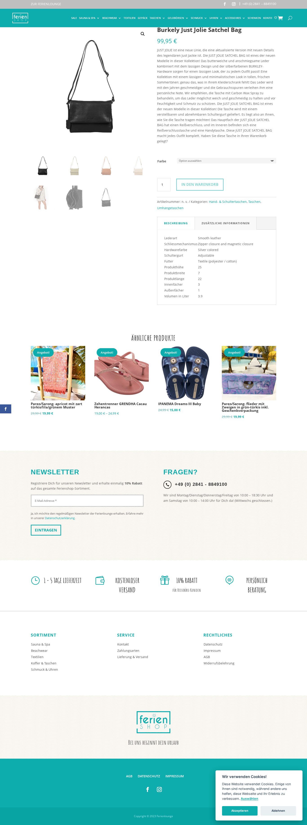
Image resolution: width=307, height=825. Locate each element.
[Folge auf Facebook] (224, 4)
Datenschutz (213, 644)
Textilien (130, 18)
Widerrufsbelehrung (219, 663)
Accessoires (233, 18)
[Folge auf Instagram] (233, 4)
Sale (74, 18)
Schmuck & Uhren (44, 669)
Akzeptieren (239, 810)
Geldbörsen (176, 18)
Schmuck (197, 18)
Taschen (155, 18)
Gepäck (142, 18)
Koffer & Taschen (43, 663)
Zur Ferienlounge (46, 4)
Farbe (161, 161)
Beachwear (109, 18)
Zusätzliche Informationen (226, 223)
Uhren (213, 18)
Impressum (212, 650)
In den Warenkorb (199, 184)
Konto (267, 18)
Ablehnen (278, 810)
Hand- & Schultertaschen (228, 202)
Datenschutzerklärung (60, 518)
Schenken (254, 18)
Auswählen (249, 798)
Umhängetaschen (170, 208)
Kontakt (123, 644)
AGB (207, 657)
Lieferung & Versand (132, 657)
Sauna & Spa (87, 18)
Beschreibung (176, 223)
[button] (143, 34)
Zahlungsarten (128, 650)
